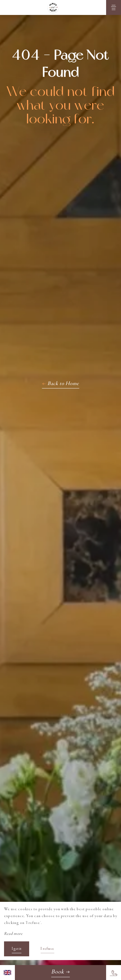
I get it (16, 949)
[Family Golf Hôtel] (53, 7)
